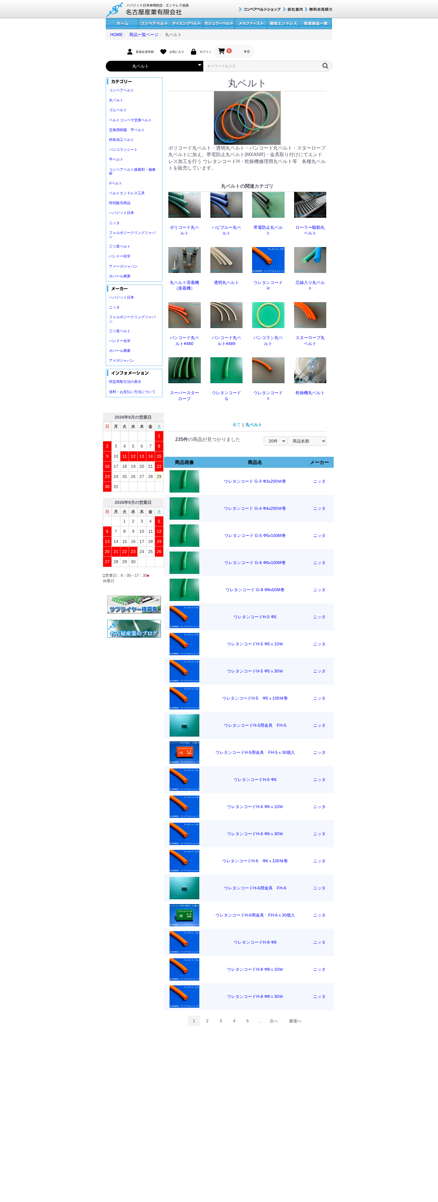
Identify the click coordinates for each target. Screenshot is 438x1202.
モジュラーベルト (219, 23)
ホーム (122, 23)
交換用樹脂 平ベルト (127, 130)
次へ (274, 1020)
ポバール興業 (120, 276)
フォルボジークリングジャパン (132, 235)
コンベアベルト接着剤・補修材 (132, 171)
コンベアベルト (154, 23)
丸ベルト (116, 100)
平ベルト (116, 159)
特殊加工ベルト (121, 140)
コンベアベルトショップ (260, 9)
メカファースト (251, 23)
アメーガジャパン (123, 266)
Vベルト (115, 183)
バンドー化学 (120, 256)
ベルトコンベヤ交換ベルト (130, 120)
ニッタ (114, 223)
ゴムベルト (118, 110)
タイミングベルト (186, 23)
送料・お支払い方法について (132, 392)
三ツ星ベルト (120, 246)
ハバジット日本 (121, 213)
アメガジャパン (121, 360)
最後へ (295, 1020)
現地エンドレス (283, 23)
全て (236, 424)
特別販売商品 (120, 203)
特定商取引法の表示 (125, 382)
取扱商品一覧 (315, 23)
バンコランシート (123, 149)
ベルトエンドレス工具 (127, 193)
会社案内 (293, 9)
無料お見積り (318, 9)
